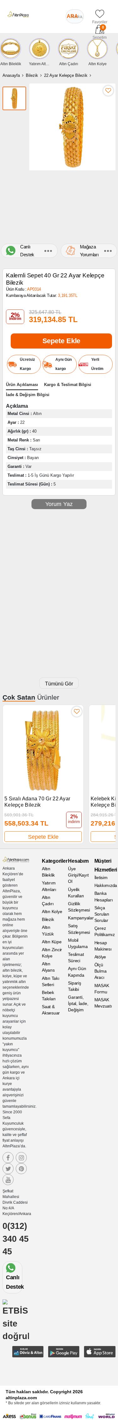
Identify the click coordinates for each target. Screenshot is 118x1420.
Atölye (100, 956)
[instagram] (21, 1157)
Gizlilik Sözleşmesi (78, 906)
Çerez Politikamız (104, 931)
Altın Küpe (52, 941)
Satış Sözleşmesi (78, 928)
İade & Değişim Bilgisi (27, 394)
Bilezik (32, 75)
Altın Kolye (52, 911)
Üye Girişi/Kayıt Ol (78, 875)
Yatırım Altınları (49, 886)
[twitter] (8, 1168)
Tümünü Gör (59, 683)
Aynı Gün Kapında (77, 971)
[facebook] (8, 1157)
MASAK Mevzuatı (103, 1002)
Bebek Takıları (49, 995)
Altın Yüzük (48, 930)
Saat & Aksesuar (51, 1009)
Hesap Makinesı (103, 945)
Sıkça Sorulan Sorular (101, 914)
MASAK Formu (101, 988)
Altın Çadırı (48, 900)
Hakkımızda (104, 885)
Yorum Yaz (59, 504)
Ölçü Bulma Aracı (100, 971)
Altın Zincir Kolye (52, 952)
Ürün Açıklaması (22, 384)
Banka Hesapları (103, 896)
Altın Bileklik (48, 872)
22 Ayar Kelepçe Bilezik (65, 75)
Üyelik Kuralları (76, 892)
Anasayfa (11, 75)
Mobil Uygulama (77, 943)
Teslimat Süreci (76, 957)
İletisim (101, 877)
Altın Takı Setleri (50, 981)
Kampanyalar (78, 917)
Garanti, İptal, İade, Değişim (78, 1003)
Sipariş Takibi (74, 986)
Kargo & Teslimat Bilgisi (67, 384)
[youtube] (8, 1179)
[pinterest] (21, 1168)
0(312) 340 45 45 (16, 1238)
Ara (72, 16)
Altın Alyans (48, 967)
